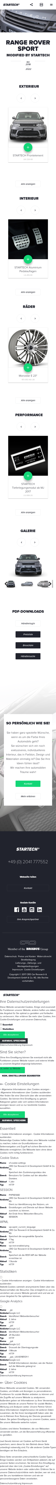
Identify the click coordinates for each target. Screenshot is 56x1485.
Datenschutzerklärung (10, 1045)
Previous (8, 584)
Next (48, 584)
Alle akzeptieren (11, 1034)
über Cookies (44, 1016)
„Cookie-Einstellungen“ (34, 1466)
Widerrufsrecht (44, 956)
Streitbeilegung (28, 959)
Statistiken (8, 1029)
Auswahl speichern (14, 1040)
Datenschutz (11, 956)
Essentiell (8, 1024)
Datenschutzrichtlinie (18, 1472)
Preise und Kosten (27, 956)
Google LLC (14, 1313)
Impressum (17, 969)
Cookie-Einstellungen (10, 1019)
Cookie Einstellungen (34, 969)
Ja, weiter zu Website (10, 1068)
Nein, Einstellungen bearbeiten (21, 1075)
